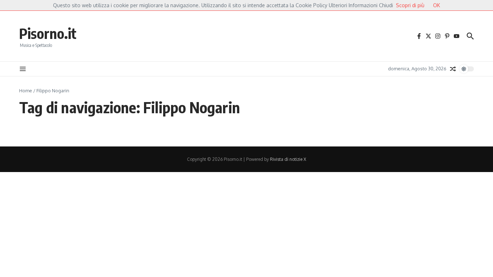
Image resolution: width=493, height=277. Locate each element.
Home (25, 90)
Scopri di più (410, 5)
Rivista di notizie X (288, 159)
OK (436, 5)
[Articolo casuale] (453, 69)
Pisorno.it (48, 33)
